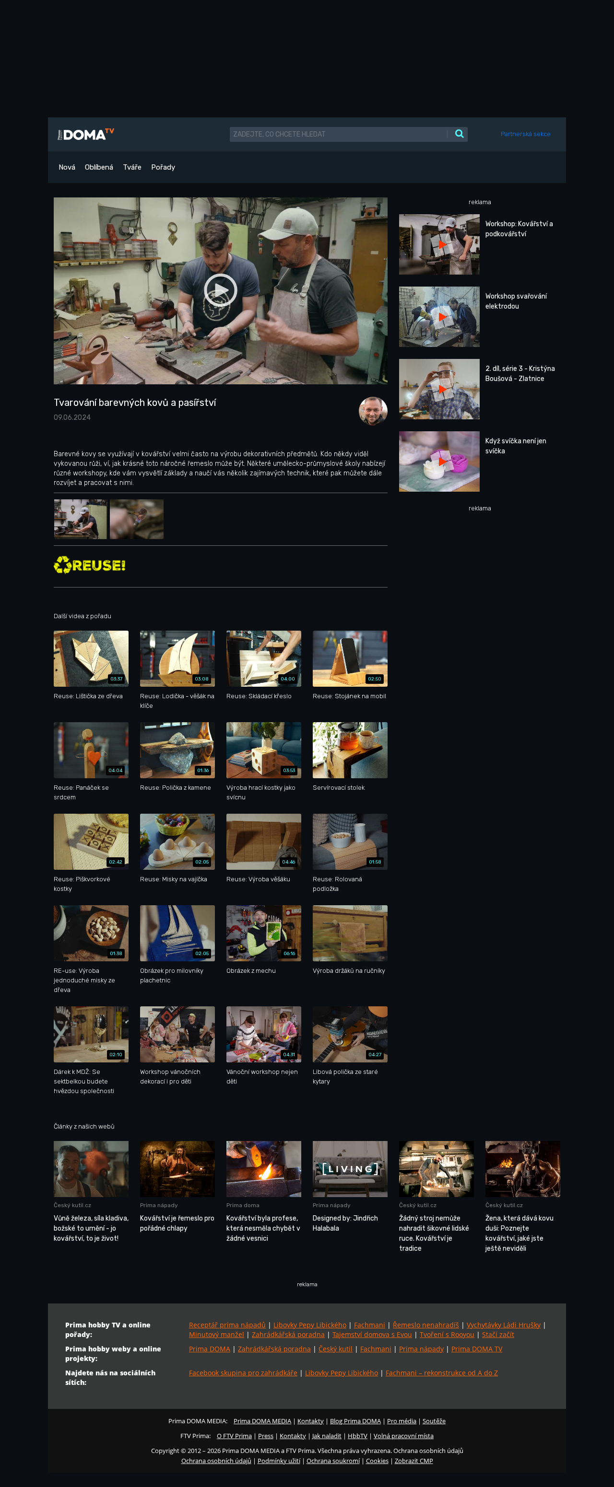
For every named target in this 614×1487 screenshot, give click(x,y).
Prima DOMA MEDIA (262, 1421)
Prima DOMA (209, 1348)
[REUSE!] (89, 564)
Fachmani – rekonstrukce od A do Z (442, 1372)
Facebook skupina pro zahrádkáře (243, 1372)
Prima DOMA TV (476, 1348)
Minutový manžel (216, 1334)
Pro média (401, 1421)
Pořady (163, 167)
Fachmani (369, 1324)
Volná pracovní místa (404, 1435)
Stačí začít (498, 1334)
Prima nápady (421, 1348)
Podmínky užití (279, 1460)
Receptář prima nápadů (227, 1324)
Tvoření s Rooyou (447, 1334)
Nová (67, 167)
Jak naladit (327, 1435)
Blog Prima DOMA (355, 1421)
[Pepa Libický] (371, 410)
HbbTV (357, 1435)
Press (265, 1435)
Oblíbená (99, 167)
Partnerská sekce (526, 134)
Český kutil (336, 1348)
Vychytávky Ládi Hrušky (504, 1324)
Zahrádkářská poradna (288, 1334)
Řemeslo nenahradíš (426, 1324)
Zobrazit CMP (414, 1460)
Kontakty (310, 1421)
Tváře (132, 167)
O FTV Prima (234, 1435)
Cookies (377, 1460)
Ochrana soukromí (333, 1460)
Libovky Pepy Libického (309, 1324)
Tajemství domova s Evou (372, 1334)
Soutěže (434, 1421)
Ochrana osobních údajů (216, 1460)
